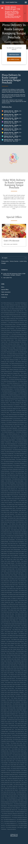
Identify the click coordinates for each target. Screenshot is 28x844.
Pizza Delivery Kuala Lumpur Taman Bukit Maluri (13, 572)
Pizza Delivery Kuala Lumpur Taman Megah (16, 553)
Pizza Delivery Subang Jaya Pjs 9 (11, 797)
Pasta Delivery (20, 827)
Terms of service (14, 261)
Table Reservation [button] (14, 54)
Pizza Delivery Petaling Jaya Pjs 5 (20, 453)
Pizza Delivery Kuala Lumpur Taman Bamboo (17, 610)
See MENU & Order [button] (14, 59)
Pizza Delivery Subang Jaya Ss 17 (11, 823)
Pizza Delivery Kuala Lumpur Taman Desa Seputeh (10, 684)
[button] (26, 2)
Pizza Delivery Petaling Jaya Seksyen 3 (20, 430)
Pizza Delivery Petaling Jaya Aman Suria (16, 336)
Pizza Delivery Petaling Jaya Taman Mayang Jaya (10, 332)
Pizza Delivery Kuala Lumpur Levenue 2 (9, 500)
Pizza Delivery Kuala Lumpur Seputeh (13, 659)
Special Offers (5, 289)
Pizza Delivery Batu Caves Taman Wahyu (8, 794)
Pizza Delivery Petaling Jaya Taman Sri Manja (12, 461)
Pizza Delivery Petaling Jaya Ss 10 (20, 463)
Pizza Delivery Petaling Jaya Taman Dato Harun (17, 445)
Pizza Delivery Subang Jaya (11, 827)
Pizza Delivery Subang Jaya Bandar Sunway (15, 799)
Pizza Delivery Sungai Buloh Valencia (11, 774)
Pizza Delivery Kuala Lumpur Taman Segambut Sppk (11, 531)
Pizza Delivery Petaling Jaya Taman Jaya (15, 369)
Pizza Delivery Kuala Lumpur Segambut (16, 541)
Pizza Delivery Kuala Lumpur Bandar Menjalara (15, 535)
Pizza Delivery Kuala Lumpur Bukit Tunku (15, 588)
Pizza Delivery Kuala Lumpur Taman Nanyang (15, 719)
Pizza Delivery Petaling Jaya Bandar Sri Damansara (14, 398)
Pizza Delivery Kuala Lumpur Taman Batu (9, 580)
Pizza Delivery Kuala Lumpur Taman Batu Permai (17, 604)
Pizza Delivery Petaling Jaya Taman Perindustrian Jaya (16, 422)
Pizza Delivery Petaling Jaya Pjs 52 (19, 371)
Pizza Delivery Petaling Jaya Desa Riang (18, 402)
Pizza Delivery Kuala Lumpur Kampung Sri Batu (10, 676)
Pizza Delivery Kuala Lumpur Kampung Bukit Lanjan (16, 504)
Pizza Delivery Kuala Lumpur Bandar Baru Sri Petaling (12, 764)
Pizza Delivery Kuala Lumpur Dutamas (18, 529)
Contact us (4, 297)
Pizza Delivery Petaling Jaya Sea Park (16, 363)
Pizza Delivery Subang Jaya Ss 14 (10, 819)
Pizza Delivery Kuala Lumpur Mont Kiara (18, 510)
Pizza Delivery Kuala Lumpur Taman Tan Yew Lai (10, 752)
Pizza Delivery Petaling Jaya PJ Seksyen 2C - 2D (10, 447)
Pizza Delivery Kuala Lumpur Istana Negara (12, 737)
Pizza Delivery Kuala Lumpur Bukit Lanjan (9, 506)
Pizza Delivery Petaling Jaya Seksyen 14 (12, 359)
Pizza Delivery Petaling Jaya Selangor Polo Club (10, 408)
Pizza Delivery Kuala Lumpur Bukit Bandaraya (17, 545)
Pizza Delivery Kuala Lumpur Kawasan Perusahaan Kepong (13, 596)
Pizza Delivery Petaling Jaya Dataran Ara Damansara (13, 416)
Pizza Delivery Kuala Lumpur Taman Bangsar (14, 480)
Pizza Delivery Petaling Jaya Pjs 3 (8, 432)
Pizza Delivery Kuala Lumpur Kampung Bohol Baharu (15, 745)
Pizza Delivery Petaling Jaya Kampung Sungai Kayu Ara (12, 310)
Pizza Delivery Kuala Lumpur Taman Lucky (15, 475)
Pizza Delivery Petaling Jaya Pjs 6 (14, 394)
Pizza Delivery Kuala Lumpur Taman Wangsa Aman (17, 594)
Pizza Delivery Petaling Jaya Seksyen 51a (9, 381)
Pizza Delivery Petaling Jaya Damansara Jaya (12, 314)
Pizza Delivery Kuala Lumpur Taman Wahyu (17, 674)
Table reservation (5, 292)
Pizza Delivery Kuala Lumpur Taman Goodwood (10, 702)
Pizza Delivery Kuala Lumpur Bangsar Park (9, 619)
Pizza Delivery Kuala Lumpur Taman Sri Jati (17, 750)
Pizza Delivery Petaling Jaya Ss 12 (20, 467)
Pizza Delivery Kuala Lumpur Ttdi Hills (16, 490)
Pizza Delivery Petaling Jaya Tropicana (12, 326)
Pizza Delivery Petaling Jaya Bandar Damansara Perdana (12, 355)
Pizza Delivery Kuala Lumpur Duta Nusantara (9, 567)
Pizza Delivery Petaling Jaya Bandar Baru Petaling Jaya (13, 387)
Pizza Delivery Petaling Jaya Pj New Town (19, 385)
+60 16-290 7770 (7, 277)
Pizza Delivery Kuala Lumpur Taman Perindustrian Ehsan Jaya (15, 623)
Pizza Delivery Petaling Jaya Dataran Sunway (10, 344)
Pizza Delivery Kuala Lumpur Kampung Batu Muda (17, 635)
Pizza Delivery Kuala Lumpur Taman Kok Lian (9, 606)
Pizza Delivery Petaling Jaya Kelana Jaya (12, 304)
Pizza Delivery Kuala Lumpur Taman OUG (12, 758)
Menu (2, 287)
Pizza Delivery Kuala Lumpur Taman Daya (16, 690)
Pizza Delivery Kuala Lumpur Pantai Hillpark (9, 612)
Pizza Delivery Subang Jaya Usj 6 (18, 815)
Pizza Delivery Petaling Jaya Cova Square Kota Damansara (13, 424)
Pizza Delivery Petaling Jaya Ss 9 (11, 443)
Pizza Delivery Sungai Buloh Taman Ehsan (15, 786)
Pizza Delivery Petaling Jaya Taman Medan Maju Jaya (12, 455)
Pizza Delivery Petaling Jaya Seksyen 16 (18, 330)
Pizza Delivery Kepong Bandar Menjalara (18, 766)
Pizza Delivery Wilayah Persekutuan (13, 770)
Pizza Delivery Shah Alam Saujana (11, 790)
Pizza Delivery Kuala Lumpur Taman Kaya (16, 647)
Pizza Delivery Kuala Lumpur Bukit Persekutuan (17, 617)
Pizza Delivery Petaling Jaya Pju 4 (20, 406)
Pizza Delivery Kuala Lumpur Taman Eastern (9, 637)
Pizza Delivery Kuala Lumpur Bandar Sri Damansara (14, 520)
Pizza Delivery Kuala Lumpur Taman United (9, 727)
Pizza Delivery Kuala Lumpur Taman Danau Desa (10, 711)
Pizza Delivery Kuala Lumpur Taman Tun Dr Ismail (14, 486)
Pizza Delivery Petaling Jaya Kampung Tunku (10, 373)
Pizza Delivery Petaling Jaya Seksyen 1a (18, 437)
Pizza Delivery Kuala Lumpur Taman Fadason (14, 631)
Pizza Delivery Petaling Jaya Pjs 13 (17, 345)
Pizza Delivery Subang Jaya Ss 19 (12, 825)
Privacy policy (5, 261)
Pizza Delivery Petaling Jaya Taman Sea (16, 322)
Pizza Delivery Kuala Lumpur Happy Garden (17, 725)
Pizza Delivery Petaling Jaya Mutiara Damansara (14, 318)
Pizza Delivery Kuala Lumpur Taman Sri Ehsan (11, 625)
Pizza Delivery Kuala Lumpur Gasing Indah (15, 705)
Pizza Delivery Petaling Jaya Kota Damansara (17, 342)
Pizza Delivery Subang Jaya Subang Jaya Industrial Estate (13, 813)
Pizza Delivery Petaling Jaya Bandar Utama (17, 308)
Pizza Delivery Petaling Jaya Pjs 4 (13, 434)
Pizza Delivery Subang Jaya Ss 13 (21, 811)
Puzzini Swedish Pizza (11, 2)
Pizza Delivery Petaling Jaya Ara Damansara (10, 404)
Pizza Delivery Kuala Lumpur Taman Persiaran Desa (15, 682)
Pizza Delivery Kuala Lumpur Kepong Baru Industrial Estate (12, 547)
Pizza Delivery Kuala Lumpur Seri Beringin (9, 512)
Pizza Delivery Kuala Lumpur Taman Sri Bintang (15, 525)
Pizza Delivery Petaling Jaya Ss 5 (13, 377)
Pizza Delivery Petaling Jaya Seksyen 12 (9, 351)
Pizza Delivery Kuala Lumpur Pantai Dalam (9, 584)
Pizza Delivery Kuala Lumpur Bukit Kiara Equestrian (16, 498)
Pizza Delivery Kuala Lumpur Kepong (17, 471)
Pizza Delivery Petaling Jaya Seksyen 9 (10, 392)
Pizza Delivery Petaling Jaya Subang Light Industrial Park (13, 469)
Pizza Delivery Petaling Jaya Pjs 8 (13, 383)
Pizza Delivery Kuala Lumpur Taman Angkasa (9, 747)
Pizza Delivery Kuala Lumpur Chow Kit (16, 731)
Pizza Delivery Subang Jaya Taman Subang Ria (10, 807)
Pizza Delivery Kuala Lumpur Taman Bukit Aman (18, 762)
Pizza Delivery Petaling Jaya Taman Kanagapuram (11, 465)
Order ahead (4, 294)
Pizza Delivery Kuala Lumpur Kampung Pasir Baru (16, 700)
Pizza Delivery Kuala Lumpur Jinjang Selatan (17, 578)
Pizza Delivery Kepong (5, 768)
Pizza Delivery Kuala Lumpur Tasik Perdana (15, 653)
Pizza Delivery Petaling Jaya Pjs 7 (20, 389)
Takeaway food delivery (11, 829)
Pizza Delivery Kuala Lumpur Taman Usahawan (15, 668)
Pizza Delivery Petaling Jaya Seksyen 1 (8, 439)
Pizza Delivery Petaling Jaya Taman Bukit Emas (17, 349)
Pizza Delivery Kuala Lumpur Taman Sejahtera (13, 559)
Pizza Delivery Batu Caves (13, 795)
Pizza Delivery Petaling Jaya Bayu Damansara (17, 379)
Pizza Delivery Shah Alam (21, 792)
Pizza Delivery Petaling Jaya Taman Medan (13, 451)
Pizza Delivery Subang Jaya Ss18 (10, 821)
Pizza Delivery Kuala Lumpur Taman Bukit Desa (15, 662)
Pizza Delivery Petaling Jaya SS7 (18, 365)
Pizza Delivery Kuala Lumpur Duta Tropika (17, 565)
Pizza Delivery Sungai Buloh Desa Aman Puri (15, 778)
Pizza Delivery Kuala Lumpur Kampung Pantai (15, 641)
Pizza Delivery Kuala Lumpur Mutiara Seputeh (17, 709)
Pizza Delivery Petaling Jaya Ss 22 (7, 302)
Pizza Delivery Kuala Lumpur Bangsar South (18, 582)
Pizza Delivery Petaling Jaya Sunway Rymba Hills (16, 353)
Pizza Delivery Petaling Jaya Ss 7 (8, 390)
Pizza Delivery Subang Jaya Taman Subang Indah (17, 805)
